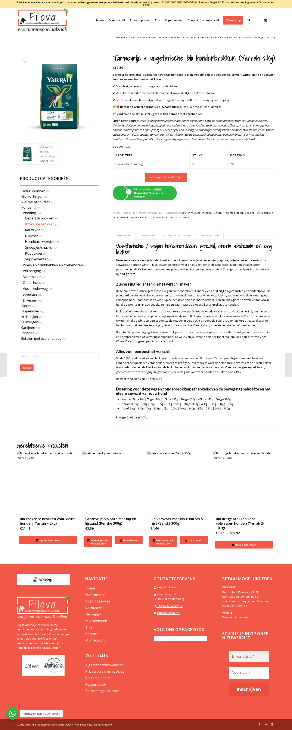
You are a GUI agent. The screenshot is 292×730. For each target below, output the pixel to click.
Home (90, 588)
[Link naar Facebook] (259, 724)
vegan (133, 217)
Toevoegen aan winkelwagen (166, 177)
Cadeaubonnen (33, 191)
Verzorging (32, 270)
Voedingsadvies (97, 601)
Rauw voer (33, 230)
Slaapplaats (32, 276)
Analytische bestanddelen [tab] (177, 235)
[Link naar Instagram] (272, 724)
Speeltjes (30, 294)
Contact (91, 633)
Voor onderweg (35, 288)
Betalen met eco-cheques (41, 338)
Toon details (129, 540)
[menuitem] (100, 20)
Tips (88, 627)
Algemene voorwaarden (104, 665)
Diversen (30, 300)
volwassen (158, 217)
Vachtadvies (94, 607)
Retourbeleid (95, 684)
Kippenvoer (30, 311)
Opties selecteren (49, 540)
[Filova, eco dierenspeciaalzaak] (43, 20)
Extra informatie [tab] (210, 235)
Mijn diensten (96, 620)
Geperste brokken (39, 218)
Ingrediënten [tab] (147, 235)
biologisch (267, 212)
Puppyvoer (34, 253)
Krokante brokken (40, 224)
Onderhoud (32, 282)
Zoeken (27, 368)
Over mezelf (95, 594)
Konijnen (28, 327)
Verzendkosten (97, 677)
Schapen (27, 333)
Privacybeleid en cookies (104, 671)
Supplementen (37, 259)
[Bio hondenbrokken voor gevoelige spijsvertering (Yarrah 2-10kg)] (288, 365)
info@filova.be (168, 613)
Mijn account (95, 640)
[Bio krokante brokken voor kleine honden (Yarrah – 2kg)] (3, 365)
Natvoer (31, 236)
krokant (124, 217)
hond (116, 217)
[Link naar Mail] (266, 724)
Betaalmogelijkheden (102, 690)
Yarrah (169, 217)
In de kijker (29, 316)
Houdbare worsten (40, 241)
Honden (27, 207)
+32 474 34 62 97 (169, 606)
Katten (26, 305)
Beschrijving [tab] (124, 235)
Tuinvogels (30, 322)
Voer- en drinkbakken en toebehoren (53, 265)
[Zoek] (248, 20)
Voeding (29, 212)
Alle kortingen (32, 196)
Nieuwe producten (35, 202)
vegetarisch (144, 217)
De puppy (93, 614)
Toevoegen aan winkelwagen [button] (99, 542)
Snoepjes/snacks (38, 247)
